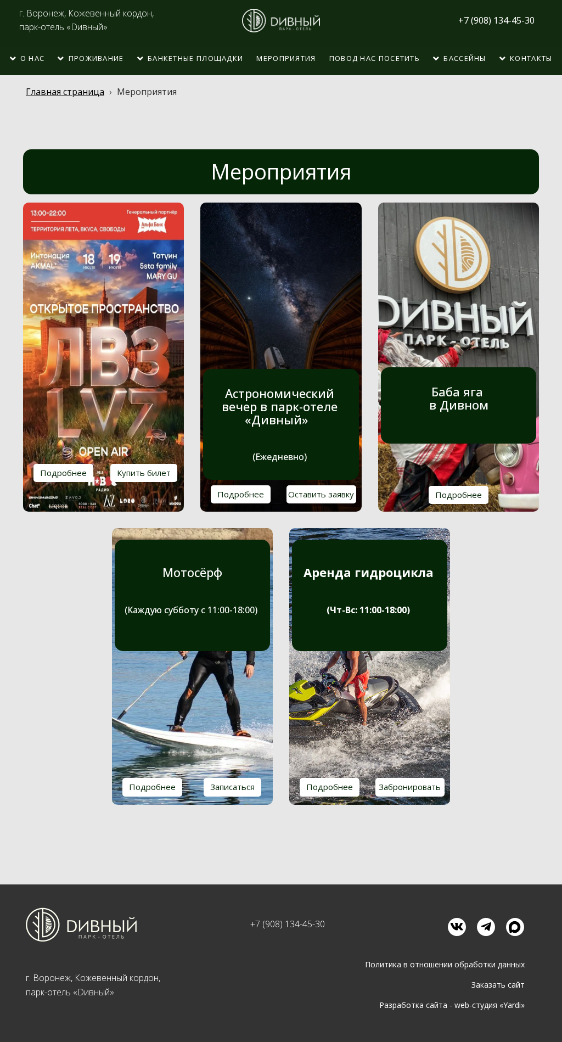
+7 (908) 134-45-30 (287, 924)
